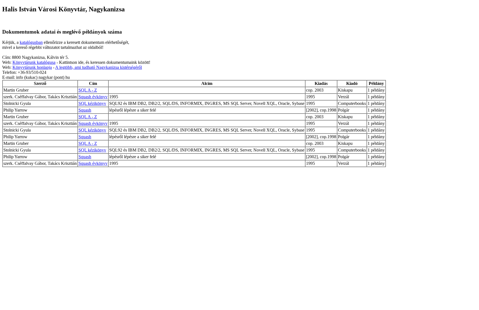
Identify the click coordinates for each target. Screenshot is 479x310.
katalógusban (31, 42)
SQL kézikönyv (92, 103)
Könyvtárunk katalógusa (33, 62)
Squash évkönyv (93, 96)
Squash (84, 110)
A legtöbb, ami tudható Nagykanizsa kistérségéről (98, 67)
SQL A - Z (87, 90)
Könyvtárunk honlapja (32, 67)
